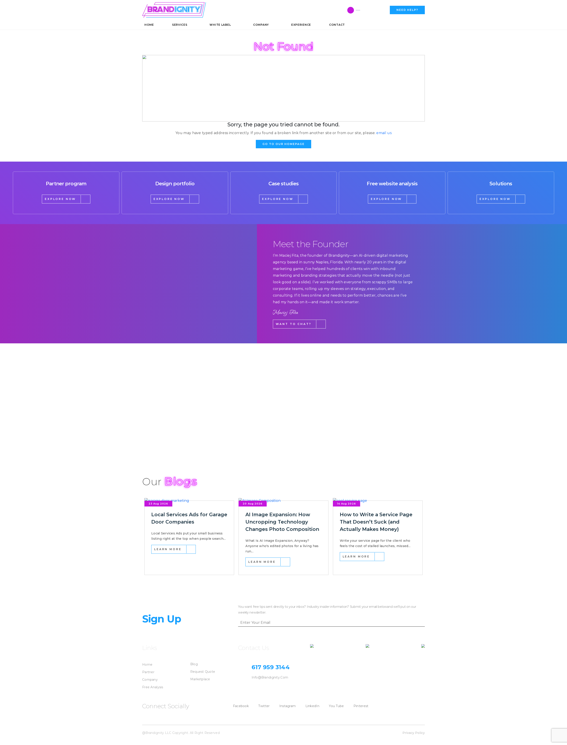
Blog (194, 664)
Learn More (167, 549)
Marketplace (200, 679)
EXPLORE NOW (60, 199)
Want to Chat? (293, 324)
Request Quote (202, 672)
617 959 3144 (373, 10)
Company (150, 680)
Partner (148, 672)
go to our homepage (283, 144)
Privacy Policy (413, 733)
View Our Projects (168, 443)
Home (147, 665)
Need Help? (407, 10)
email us (384, 133)
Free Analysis (152, 687)
